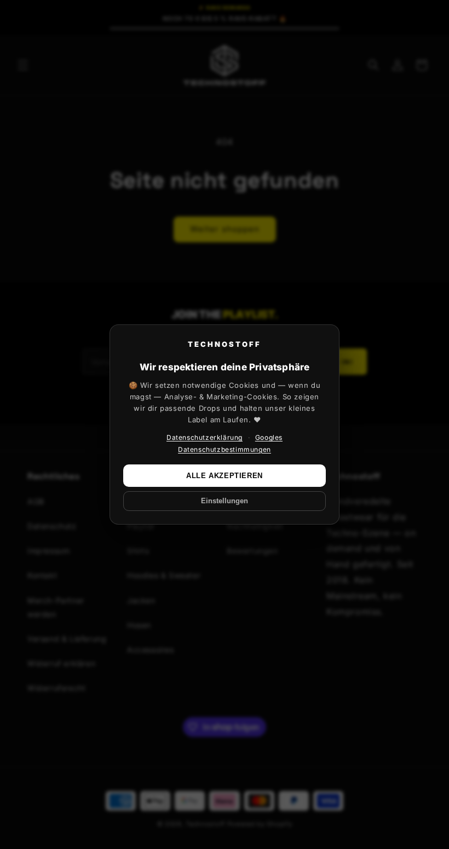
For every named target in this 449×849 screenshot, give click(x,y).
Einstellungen (224, 501)
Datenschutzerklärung (204, 437)
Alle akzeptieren (224, 476)
